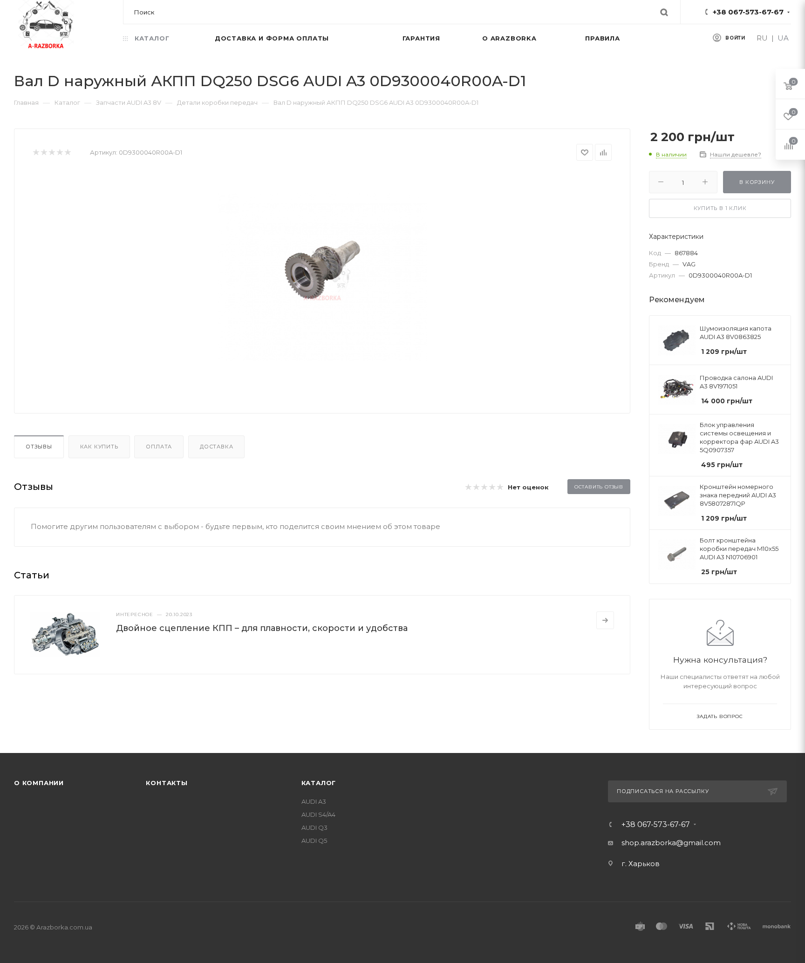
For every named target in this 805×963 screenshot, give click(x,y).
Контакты (166, 783)
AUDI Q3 (314, 827)
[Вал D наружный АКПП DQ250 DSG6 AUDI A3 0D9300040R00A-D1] (322, 277)
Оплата (159, 446)
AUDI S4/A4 (318, 814)
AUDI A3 (313, 801)
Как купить (99, 446)
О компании (39, 783)
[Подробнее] (605, 620)
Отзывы (39, 446)
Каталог (318, 783)
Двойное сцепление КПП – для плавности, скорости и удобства (262, 628)
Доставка (216, 446)
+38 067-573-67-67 (748, 11)
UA (783, 38)
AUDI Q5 (314, 840)
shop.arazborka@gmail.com (671, 842)
